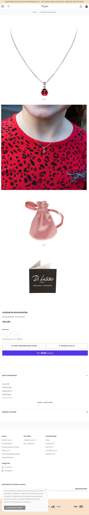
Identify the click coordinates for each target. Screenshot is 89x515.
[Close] (45, 489)
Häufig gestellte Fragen (10, 447)
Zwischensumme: (9, 339)
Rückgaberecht (7, 457)
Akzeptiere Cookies (14, 508)
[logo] (44, 6)
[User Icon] (81, 6)
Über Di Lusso (7, 440)
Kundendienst (7, 444)
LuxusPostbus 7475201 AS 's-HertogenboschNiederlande (51, 447)
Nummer (5, 329)
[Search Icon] (9, 6)
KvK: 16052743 (29, 444)
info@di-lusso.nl (30, 440)
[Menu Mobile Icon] (2, 6)
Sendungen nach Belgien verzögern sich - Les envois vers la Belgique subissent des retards (44, 2)
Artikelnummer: (8, 317)
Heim (35, 12)
